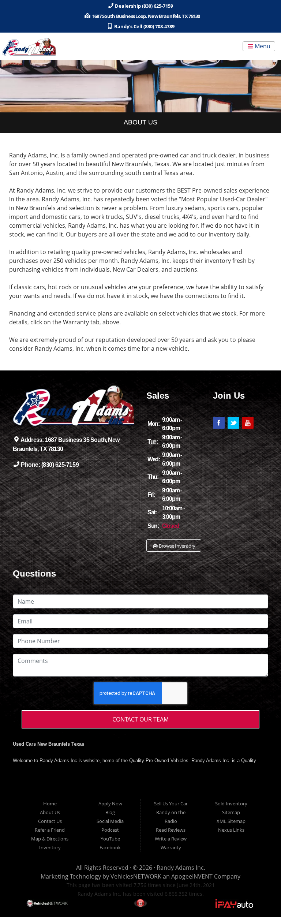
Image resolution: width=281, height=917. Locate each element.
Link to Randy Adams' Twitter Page (233, 423)
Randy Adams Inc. (181, 868)
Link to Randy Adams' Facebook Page (219, 423)
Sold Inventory (231, 803)
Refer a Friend (50, 830)
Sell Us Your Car (171, 803)
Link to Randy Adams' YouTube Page (248, 423)
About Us (50, 812)
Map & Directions (49, 838)
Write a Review (171, 838)
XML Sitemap (231, 821)
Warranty (171, 847)
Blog (110, 812)
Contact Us (50, 821)
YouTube (110, 838)
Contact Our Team (140, 719)
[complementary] (259, 895)
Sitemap (231, 812)
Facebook (110, 847)
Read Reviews (171, 830)
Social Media (110, 821)
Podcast (110, 830)
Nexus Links (231, 830)
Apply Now (110, 803)
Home (50, 803)
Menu (261, 46)
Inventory (50, 847)
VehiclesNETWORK (135, 876)
